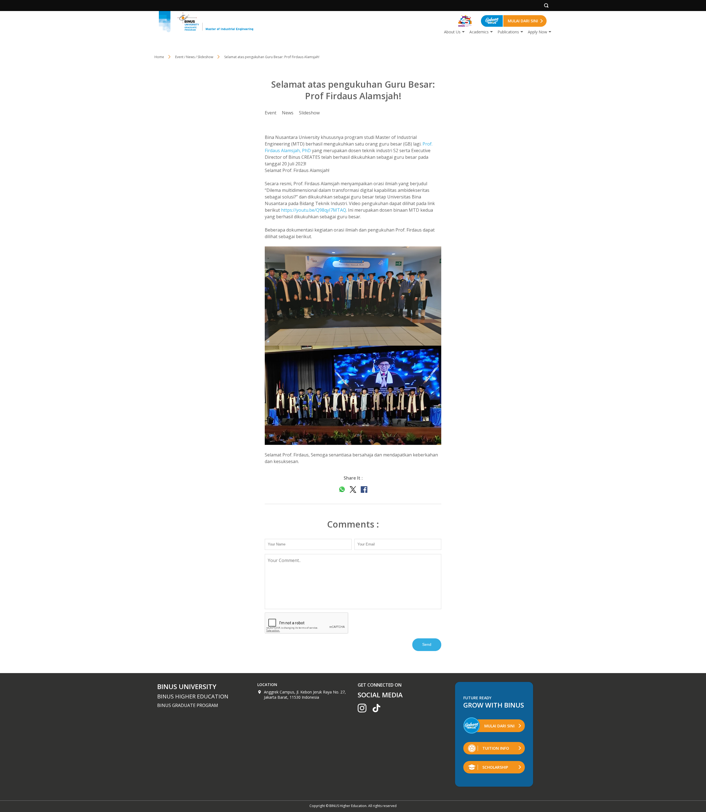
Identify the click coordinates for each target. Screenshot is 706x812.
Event (270, 113)
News (287, 113)
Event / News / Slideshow (194, 57)
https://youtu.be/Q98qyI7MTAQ (313, 210)
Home (159, 57)
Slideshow (309, 113)
